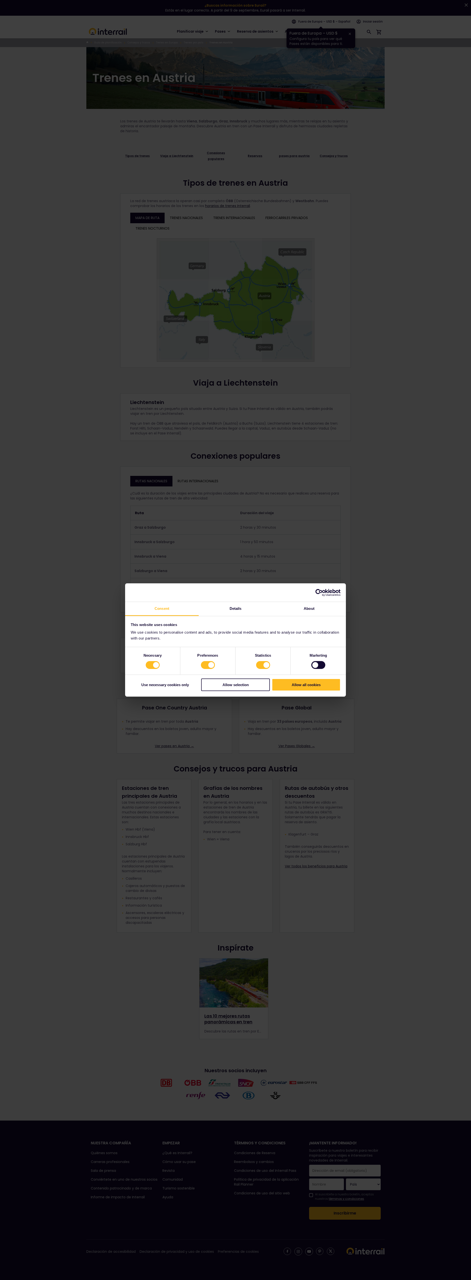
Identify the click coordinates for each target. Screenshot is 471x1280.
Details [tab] (236, 608)
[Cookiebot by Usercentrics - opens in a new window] (319, 592)
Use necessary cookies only (165, 685)
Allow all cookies (306, 685)
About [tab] (309, 608)
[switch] (208, 665)
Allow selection (235, 685)
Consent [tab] (162, 608)
